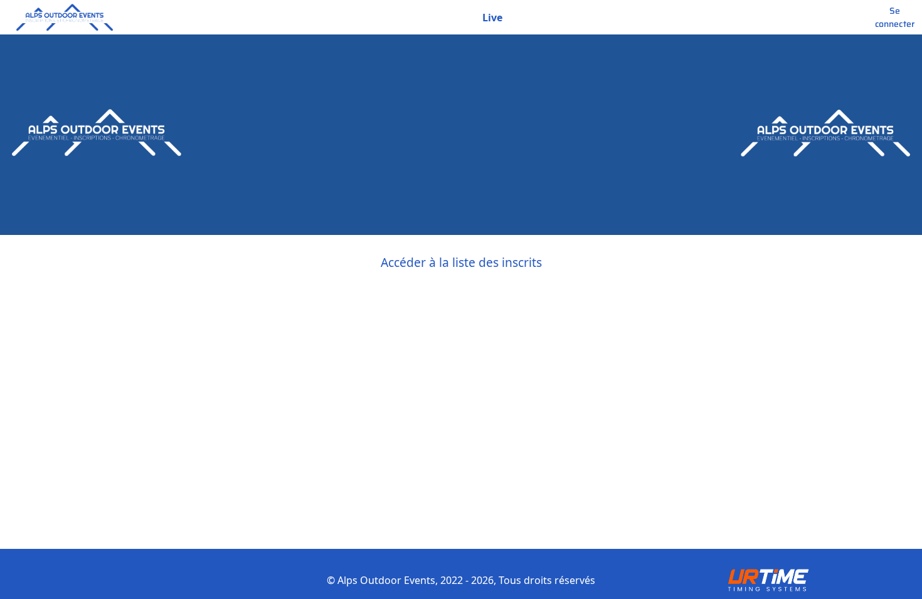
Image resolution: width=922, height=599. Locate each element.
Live (492, 17)
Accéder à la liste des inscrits (461, 262)
